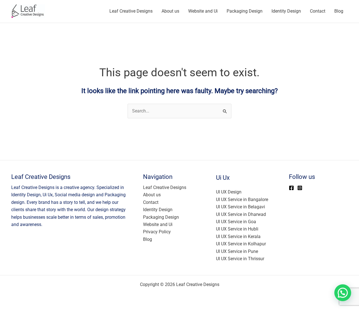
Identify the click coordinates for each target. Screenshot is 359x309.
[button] (342, 292)
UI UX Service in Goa (236, 221)
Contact (317, 11)
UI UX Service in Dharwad (241, 214)
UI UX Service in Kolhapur (241, 243)
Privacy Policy (157, 231)
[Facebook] (291, 187)
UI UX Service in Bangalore (242, 199)
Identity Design (286, 11)
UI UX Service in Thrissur (240, 258)
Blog (338, 11)
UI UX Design (228, 192)
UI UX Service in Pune (237, 251)
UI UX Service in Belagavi (240, 206)
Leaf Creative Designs (131, 11)
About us (170, 11)
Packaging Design (245, 11)
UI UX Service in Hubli (237, 229)
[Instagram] (299, 187)
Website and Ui (203, 11)
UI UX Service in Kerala (238, 236)
